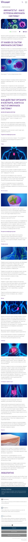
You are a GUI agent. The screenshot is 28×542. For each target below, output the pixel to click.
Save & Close (14, 531)
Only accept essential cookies (14, 535)
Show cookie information (6, 525)
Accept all (14, 528)
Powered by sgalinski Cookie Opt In (19, 538)
